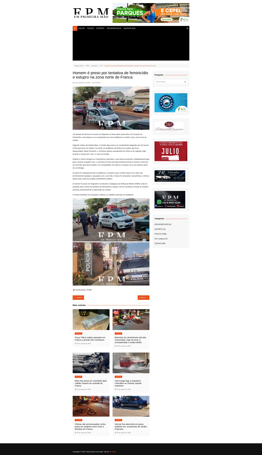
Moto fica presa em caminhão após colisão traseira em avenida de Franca (91, 383)
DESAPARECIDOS (114, 28)
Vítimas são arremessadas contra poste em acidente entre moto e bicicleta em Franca (90, 426)
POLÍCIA (81, 28)
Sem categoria (160, 239)
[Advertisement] (131, 46)
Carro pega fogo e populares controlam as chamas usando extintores (128, 383)
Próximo (142, 297)
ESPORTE (100, 28)
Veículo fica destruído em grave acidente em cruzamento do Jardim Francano (131, 426)
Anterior (79, 297)
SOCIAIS (90, 28)
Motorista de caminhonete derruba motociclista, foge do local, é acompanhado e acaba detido (130, 340)
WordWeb (113, 452)
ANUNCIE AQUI (130, 28)
